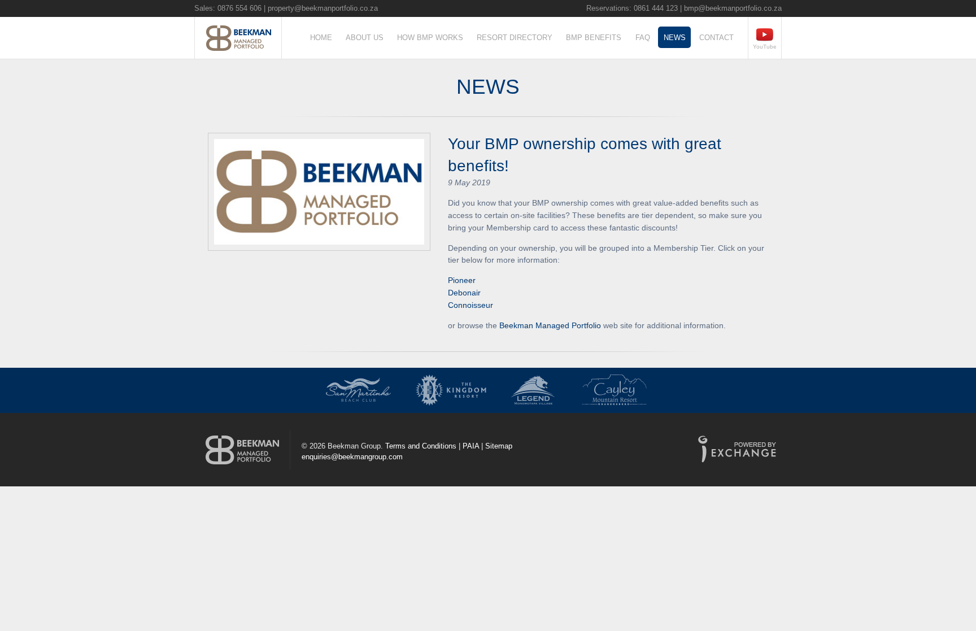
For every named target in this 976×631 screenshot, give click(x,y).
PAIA (471, 446)
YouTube (765, 46)
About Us (365, 37)
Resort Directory (514, 37)
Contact (716, 37)
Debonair (464, 292)
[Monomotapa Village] (533, 390)
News (675, 37)
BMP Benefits (593, 37)
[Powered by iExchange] (737, 451)
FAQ (642, 37)
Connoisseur (470, 305)
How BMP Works (430, 37)
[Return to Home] (242, 449)
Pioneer (462, 280)
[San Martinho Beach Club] (358, 390)
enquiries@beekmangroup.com (352, 456)
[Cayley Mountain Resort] (614, 390)
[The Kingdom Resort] (451, 390)
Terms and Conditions (420, 446)
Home (321, 37)
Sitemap (498, 446)
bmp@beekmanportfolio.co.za (733, 8)
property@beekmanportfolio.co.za (323, 8)
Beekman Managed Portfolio (550, 325)
